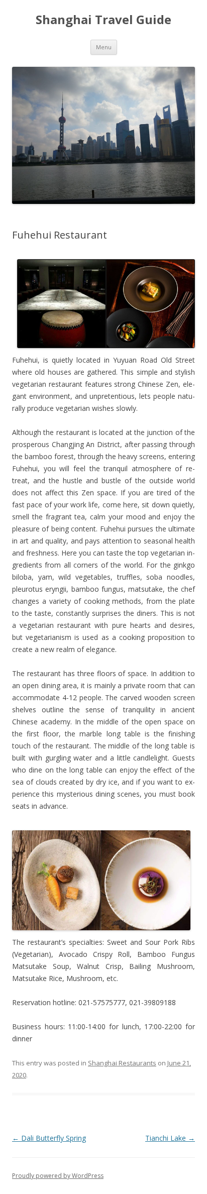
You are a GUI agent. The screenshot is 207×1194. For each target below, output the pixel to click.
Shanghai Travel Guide (103, 20)
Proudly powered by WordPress (58, 1175)
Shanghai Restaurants (122, 1062)
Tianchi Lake (170, 1138)
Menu (104, 47)
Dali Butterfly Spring (49, 1138)
